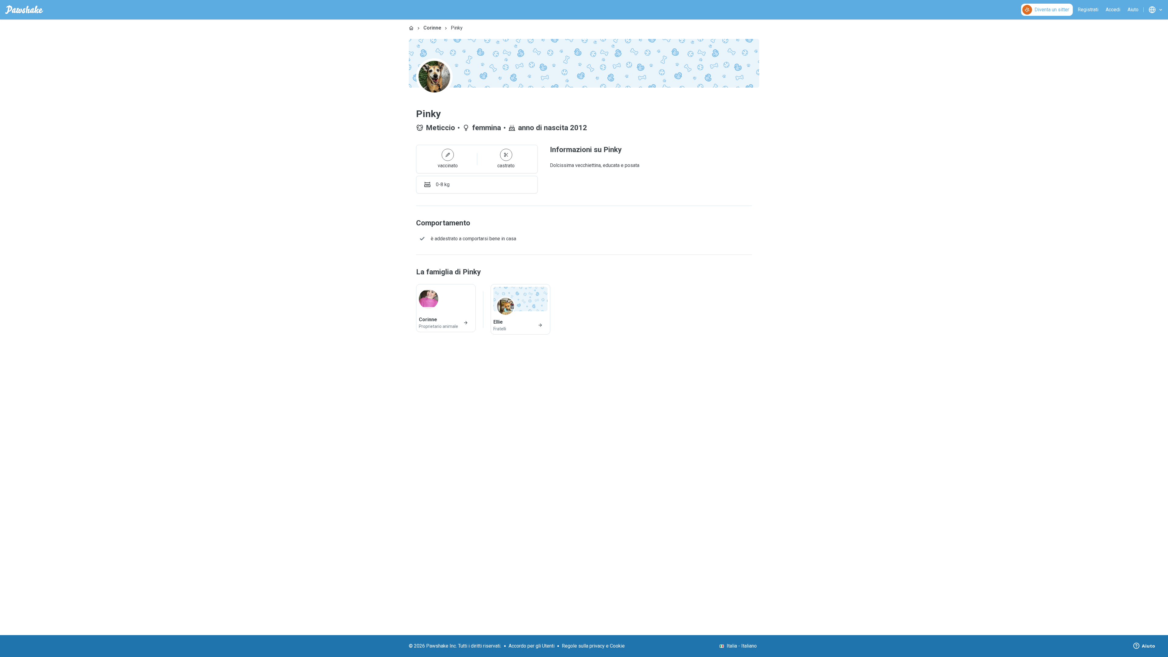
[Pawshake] (24, 10)
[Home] (411, 28)
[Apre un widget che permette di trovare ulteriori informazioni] (1144, 646)
